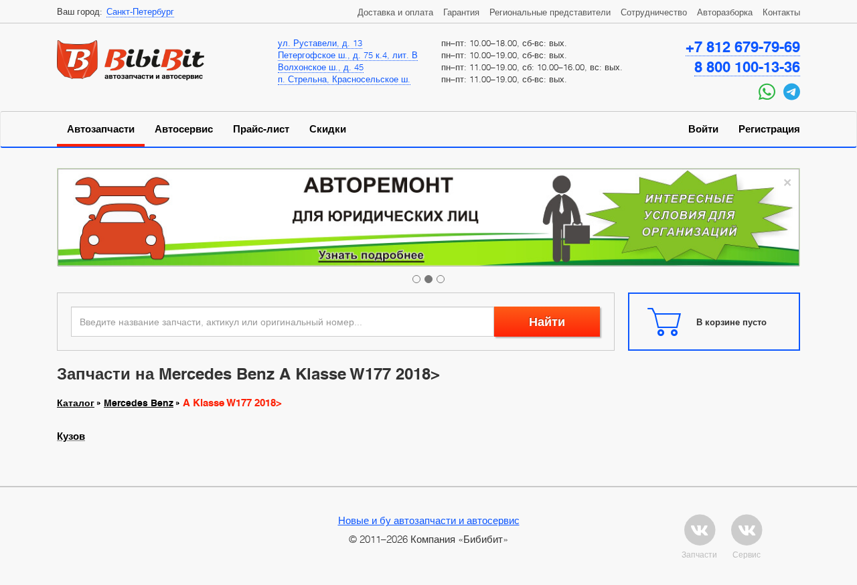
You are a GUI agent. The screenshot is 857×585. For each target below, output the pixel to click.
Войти (703, 129)
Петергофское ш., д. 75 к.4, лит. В (348, 55)
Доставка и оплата (395, 12)
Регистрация (769, 129)
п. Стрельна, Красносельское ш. (344, 79)
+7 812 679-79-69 (743, 47)
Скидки (327, 129)
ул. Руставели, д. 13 (320, 42)
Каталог (75, 403)
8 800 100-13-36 (747, 67)
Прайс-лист (261, 129)
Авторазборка (725, 12)
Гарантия (461, 12)
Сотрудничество (654, 12)
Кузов (71, 436)
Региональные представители (550, 12)
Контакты (781, 12)
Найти (547, 322)
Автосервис (184, 129)
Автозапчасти (101, 129)
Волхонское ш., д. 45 (321, 67)
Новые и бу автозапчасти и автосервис (429, 520)
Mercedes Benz (138, 403)
